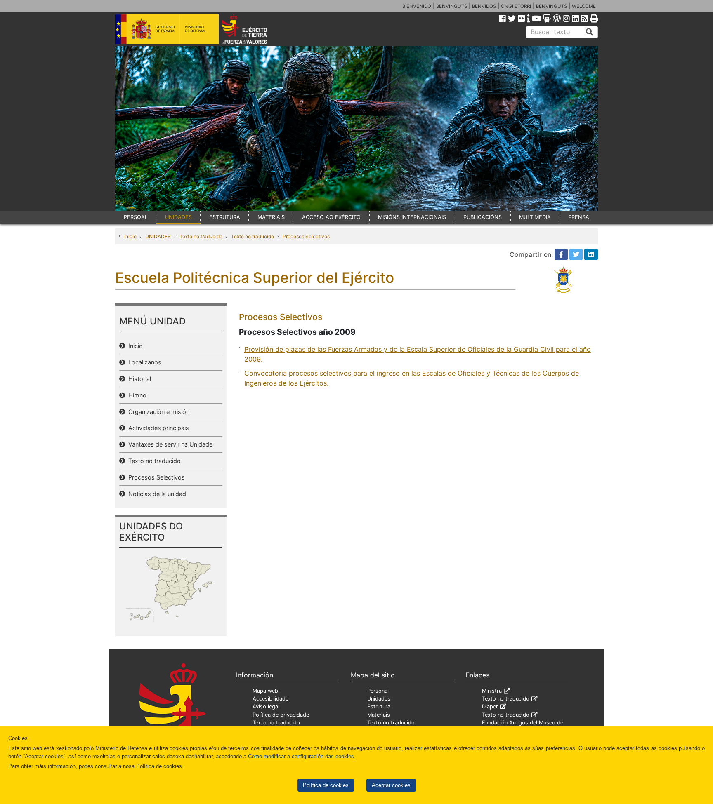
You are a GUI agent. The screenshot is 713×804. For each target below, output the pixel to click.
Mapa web (265, 691)
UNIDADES (178, 217)
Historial (138, 378)
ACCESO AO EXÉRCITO (331, 217)
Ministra (492, 691)
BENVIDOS (484, 6)
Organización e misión (157, 411)
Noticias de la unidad (155, 493)
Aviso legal (266, 706)
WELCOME (584, 6)
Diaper (490, 706)
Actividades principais (157, 427)
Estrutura (378, 706)
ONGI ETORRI (516, 6)
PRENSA (578, 217)
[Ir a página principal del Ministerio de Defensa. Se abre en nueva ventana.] (167, 28)
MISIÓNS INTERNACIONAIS (412, 217)
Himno (135, 395)
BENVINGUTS (451, 6)
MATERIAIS (271, 217)
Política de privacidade (281, 715)
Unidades (378, 699)
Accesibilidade (270, 699)
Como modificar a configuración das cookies (301, 756)
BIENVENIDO (416, 6)
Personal (378, 691)
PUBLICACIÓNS (482, 217)
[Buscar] (589, 32)
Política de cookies (326, 785)
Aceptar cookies (391, 785)
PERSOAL (136, 217)
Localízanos (143, 362)
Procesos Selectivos (306, 236)
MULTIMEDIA (535, 217)
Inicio (130, 236)
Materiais (378, 715)
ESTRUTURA (224, 217)
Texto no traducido (200, 236)
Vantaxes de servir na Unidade (168, 444)
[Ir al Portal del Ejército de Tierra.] (254, 28)
